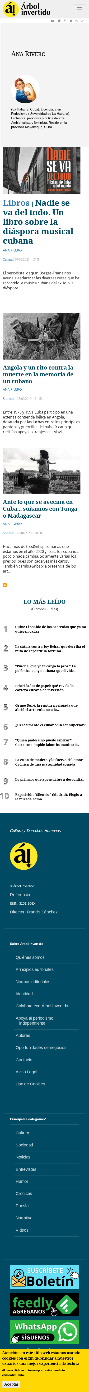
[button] (54, 20)
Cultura (7, 259)
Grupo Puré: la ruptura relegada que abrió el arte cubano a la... (46, 707)
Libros (16, 202)
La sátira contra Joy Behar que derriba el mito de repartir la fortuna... (50, 648)
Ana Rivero (12, 250)
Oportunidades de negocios (41, 1047)
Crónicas (24, 1193)
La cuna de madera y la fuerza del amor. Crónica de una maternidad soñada (49, 762)
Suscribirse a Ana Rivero (5, 585)
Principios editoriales (35, 969)
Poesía (22, 1205)
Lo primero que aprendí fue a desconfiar (49, 779)
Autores (23, 1035)
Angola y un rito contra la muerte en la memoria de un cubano (38, 374)
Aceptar (11, 1384)
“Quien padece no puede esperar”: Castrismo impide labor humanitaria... (47, 742)
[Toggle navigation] (79, 9)
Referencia (20, 894)
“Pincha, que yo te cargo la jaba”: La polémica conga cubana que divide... (45, 668)
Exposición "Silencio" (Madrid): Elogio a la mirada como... (48, 797)
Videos (22, 1230)
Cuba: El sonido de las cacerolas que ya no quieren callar (50, 629)
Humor (22, 1181)
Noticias (23, 1157)
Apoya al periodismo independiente (34, 1021)
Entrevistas (26, 1169)
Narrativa (24, 1218)
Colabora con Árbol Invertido (42, 1006)
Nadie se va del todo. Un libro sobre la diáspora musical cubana (38, 221)
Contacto (24, 1059)
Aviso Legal (26, 1072)
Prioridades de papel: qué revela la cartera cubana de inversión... (44, 688)
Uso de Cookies (30, 1084)
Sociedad (8, 399)
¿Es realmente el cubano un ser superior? (50, 725)
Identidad (24, 993)
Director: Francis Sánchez (34, 912)
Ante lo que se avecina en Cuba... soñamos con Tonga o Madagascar (40, 508)
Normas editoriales (33, 981)
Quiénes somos (30, 957)
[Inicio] (26, 9)
